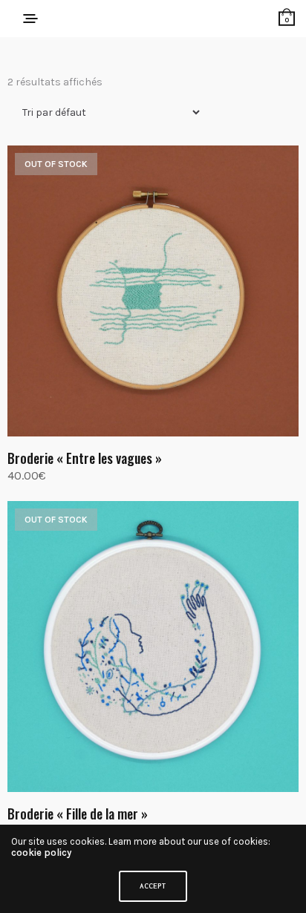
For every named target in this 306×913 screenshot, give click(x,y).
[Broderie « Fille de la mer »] (153, 646)
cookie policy (41, 852)
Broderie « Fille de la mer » (77, 813)
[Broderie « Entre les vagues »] (153, 290)
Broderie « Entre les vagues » (84, 458)
